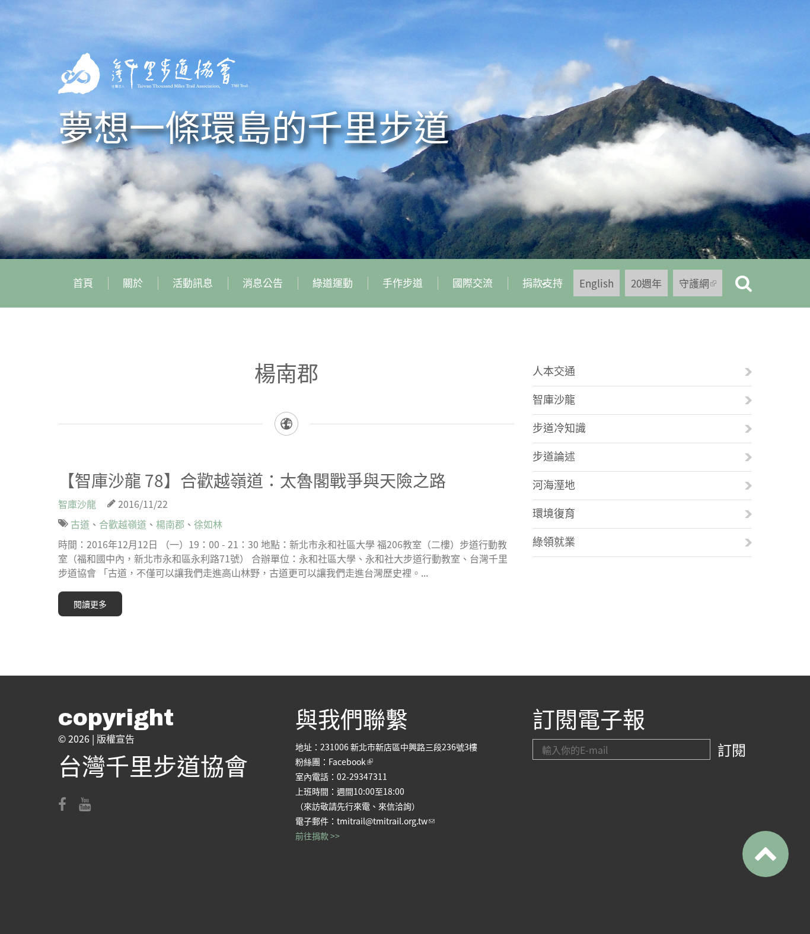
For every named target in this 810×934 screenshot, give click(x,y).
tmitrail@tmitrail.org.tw (386, 821)
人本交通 (553, 370)
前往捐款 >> (317, 836)
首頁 (83, 282)
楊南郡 (170, 524)
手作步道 (402, 282)
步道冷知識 (559, 427)
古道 (80, 524)
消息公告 (263, 282)
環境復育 (553, 512)
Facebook (351, 761)
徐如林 (208, 524)
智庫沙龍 (77, 504)
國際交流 (472, 282)
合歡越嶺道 (122, 524)
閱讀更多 (90, 604)
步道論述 (553, 455)
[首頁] (153, 73)
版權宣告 (116, 738)
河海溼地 (553, 484)
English (596, 283)
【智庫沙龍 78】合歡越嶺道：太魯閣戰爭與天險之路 (252, 480)
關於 (133, 282)
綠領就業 (553, 541)
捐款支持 (535, 287)
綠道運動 (332, 282)
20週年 (646, 283)
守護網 (700, 286)
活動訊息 (193, 282)
